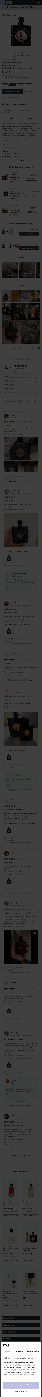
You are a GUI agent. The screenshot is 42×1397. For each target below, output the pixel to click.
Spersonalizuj (20, 1391)
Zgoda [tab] (7, 1351)
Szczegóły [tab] (19, 1351)
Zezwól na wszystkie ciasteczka (21, 1385)
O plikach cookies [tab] (33, 1351)
